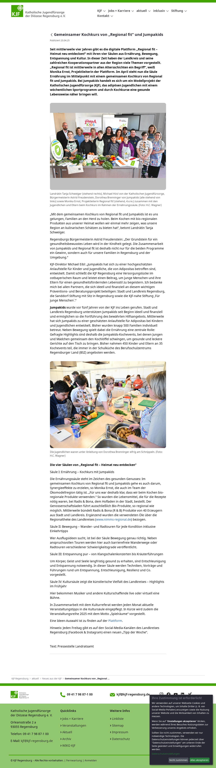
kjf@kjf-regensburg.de (37, 741)
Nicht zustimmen (178, 760)
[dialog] (181, 730)
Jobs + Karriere (72, 719)
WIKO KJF (68, 746)
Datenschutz (121, 739)
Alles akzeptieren (199, 760)
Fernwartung (74, 760)
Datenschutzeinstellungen (166, 753)
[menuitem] (100, 10)
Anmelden (91, 760)
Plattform (115, 621)
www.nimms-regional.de (113, 519)
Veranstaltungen (74, 725)
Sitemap (118, 725)
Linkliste (118, 719)
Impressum (120, 732)
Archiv (66, 739)
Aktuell (67, 732)
